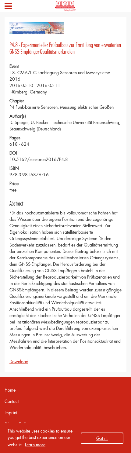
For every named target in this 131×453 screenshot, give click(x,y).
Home (10, 390)
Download (18, 361)
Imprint (11, 412)
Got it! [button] (102, 438)
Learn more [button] (35, 445)
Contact (12, 401)
